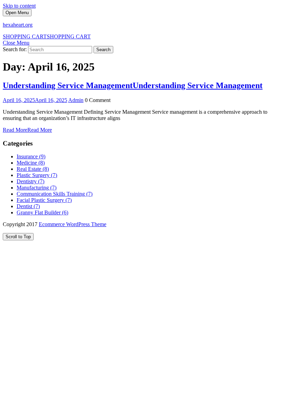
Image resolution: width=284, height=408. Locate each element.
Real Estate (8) (33, 169)
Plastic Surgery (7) (37, 175)
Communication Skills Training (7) (54, 194)
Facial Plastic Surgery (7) (44, 200)
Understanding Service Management (133, 85)
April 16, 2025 (35, 100)
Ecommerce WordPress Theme (72, 224)
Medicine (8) (31, 163)
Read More (27, 130)
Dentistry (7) (30, 181)
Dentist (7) (28, 206)
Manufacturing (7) (36, 188)
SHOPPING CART (47, 36)
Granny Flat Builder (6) (42, 212)
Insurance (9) (31, 156)
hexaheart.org (18, 25)
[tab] (17, 12)
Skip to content (19, 6)
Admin (75, 100)
